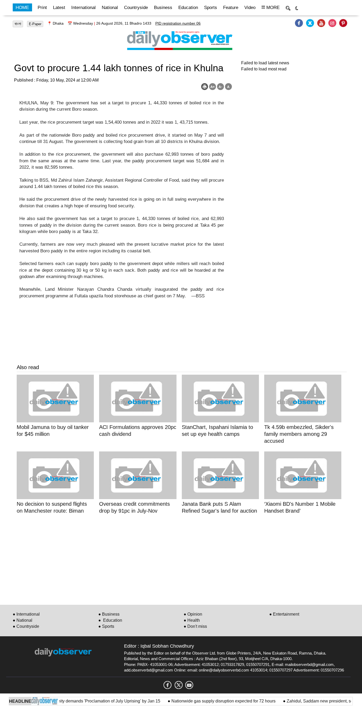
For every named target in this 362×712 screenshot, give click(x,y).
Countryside (136, 7)
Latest (59, 7)
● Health (192, 620)
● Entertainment (284, 614)
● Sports (106, 626)
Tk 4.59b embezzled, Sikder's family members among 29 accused (299, 434)
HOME (22, 7)
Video (249, 7)
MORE (272, 7)
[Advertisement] (176, 558)
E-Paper (35, 24)
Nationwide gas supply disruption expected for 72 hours (216, 701)
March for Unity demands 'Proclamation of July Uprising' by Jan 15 (91, 701)
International (83, 7)
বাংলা (18, 24)
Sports (210, 7)
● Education (110, 620)
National (110, 7)
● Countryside (26, 626)
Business (163, 7)
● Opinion (193, 614)
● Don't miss (195, 626)
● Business (109, 614)
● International (26, 614)
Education (188, 7)
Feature (230, 7)
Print (42, 7)
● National (22, 620)
